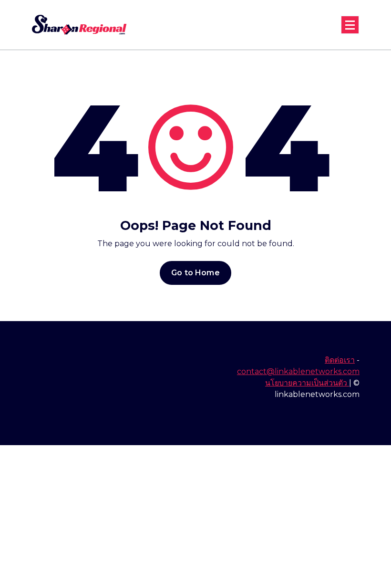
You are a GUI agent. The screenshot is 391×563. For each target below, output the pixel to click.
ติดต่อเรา (340, 360)
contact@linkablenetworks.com (298, 371)
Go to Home (195, 272)
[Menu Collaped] (350, 24)
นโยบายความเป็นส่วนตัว (307, 382)
